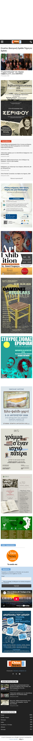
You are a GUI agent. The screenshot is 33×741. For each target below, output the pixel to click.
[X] (16, 674)
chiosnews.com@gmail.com (19, 670)
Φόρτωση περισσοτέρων (16, 178)
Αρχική (2, 45)
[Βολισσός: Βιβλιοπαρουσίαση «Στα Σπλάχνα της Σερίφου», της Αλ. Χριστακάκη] (5, 703)
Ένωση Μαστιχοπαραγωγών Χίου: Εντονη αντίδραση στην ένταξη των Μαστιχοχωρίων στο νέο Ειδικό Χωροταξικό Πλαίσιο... (16, 146)
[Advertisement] (16, 3)
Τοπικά (2, 715)
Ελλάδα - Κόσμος (5, 717)
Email (3, 576)
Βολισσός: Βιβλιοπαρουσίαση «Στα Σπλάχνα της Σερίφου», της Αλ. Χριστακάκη (15, 160)
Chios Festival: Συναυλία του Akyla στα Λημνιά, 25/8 (15, 173)
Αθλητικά (3, 727)
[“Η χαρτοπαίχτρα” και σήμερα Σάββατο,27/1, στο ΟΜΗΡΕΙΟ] (16, 62)
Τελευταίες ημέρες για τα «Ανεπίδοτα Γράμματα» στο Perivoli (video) (21, 693)
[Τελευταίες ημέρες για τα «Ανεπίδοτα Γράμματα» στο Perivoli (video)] (5, 695)
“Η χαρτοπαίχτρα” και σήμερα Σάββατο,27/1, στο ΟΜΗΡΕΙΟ (12, 73)
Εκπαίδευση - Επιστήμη (6, 724)
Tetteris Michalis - (14, 739)
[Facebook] (13, 674)
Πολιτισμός (3, 719)
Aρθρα (2, 722)
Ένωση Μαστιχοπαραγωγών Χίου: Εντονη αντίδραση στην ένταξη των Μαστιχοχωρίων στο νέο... (20, 686)
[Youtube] (19, 674)
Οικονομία (3, 729)
